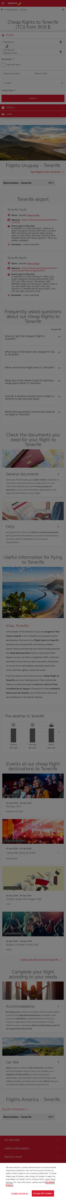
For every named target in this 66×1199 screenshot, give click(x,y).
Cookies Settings (19, 1193)
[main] (33, 1181)
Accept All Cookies (42, 1193)
